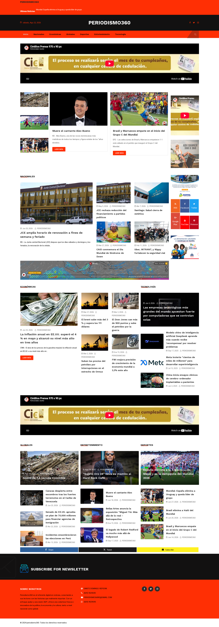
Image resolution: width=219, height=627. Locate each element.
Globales (70, 34)
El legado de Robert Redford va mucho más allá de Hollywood (122, 533)
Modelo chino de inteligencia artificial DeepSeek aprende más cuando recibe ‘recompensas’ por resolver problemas (182, 339)
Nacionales (39, 34)
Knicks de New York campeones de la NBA (139, 130)
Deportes (84, 34)
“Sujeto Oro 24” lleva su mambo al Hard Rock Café (56, 10)
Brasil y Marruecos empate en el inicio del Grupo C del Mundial (181, 530)
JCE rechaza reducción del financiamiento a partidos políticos (111, 214)
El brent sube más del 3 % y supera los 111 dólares (94, 323)
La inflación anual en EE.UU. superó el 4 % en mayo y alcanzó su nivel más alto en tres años (48, 338)
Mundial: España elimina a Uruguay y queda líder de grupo (180, 494)
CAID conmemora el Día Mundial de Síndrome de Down (110, 253)
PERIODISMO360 (109, 23)
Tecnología (120, 34)
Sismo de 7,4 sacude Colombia (44, 477)
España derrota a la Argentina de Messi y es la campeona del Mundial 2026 (168, 473)
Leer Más (59, 153)
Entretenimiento (102, 34)
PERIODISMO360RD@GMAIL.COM (98, 597)
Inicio (25, 34)
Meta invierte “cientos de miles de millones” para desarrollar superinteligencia (182, 361)
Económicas (55, 34)
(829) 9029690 (90, 593)
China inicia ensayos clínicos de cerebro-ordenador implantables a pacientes (182, 378)
